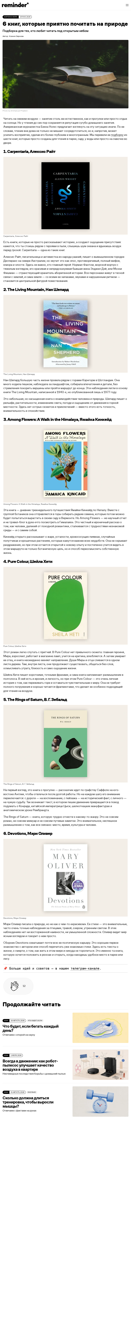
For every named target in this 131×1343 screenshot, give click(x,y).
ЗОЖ (6, 1020)
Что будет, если (35, 1020)
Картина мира (10, 17)
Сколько (32, 1092)
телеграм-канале (85, 968)
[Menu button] (127, 5)
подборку (117, 135)
